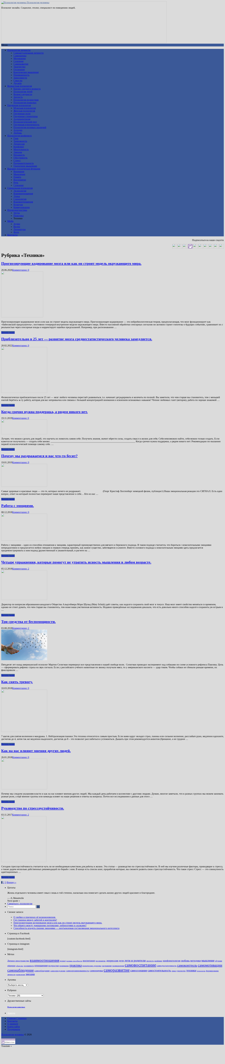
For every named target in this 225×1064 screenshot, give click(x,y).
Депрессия (18, 144)
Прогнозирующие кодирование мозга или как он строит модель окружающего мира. (71, 263)
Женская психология (24, 111)
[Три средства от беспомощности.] (24, 659)
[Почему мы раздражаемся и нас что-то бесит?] (24, 486)
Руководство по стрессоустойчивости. (32, 808)
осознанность (29, 966)
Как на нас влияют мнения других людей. (36, 751)
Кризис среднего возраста (27, 88)
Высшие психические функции (23, 168)
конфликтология (171, 960)
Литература (19, 229)
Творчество (19, 66)
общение (11, 965)
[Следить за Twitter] (221, 247)
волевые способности (74, 961)
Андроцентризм (21, 119)
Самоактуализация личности (28, 53)
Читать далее (8, 332)
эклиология (20, 975)
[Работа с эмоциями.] (24, 539)
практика (75, 965)
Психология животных (16, 1007)
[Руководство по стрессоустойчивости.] (23, 861)
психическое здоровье (91, 966)
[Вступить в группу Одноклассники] (180, 247)
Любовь (17, 133)
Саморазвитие (20, 64)
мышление (207, 960)
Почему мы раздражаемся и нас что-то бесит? (39, 456)
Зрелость (18, 97)
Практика (18, 215)
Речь (15, 182)
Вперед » (11, 882)
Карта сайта (13, 1026)
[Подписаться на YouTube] (185, 247)
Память (17, 177)
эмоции (30, 974)
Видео (16, 226)
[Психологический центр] (190, 247)
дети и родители (135, 960)
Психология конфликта (19, 135)
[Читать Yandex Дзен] (200, 247)
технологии (201, 971)
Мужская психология (24, 108)
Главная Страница (16, 1018)
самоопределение (58, 971)
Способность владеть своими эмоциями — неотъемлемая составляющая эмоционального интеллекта (66, 928)
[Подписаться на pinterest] (206, 247)
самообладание (42, 970)
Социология (19, 199)
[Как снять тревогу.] (24, 731)
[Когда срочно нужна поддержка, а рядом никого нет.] (24, 433)
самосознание (138, 970)
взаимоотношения (44, 960)
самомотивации (210, 965)
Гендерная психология (19, 105)
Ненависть (19, 155)
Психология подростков (26, 99)
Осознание (19, 69)
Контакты (12, 235)
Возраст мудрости (22, 94)
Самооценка (19, 55)
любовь (185, 960)
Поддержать (13, 1029)
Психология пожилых (24, 102)
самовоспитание (140, 964)
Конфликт (18, 146)
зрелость (150, 961)
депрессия (112, 960)
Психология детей (22, 91)
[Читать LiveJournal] (195, 247)
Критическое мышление (26, 72)
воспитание (89, 960)
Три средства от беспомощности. (28, 622)
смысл (174, 971)
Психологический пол (25, 122)
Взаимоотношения (23, 193)
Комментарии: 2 (20, 568)
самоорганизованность (77, 970)
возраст (63, 961)
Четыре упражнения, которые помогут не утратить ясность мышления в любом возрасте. (76, 562)
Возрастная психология (19, 86)
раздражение (107, 966)
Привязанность (21, 75)
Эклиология (19, 190)
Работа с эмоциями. (17, 506)
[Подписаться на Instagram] (216, 247)
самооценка (96, 970)
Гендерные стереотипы (25, 116)
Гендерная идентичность (26, 124)
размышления (118, 966)
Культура (18, 204)
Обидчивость (20, 157)
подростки (53, 965)
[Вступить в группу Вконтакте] (174, 247)
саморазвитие (117, 969)
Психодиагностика (17, 210)
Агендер (17, 130)
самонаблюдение (20, 970)
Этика (16, 196)
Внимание (18, 171)
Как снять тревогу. (17, 682)
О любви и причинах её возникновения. (34, 917)
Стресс (17, 160)
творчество (181, 971)
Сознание (18, 61)
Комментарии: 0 (20, 270)
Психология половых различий (29, 127)
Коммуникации (21, 207)
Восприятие (19, 179)
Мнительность (21, 149)
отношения (41, 965)
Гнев (15, 138)
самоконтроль (187, 965)
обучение (218, 961)
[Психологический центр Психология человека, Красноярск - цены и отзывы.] (8, 1043)
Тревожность (20, 141)
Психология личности (18, 50)
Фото (16, 232)
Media (10, 221)
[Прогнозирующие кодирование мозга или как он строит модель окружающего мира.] (22, 316)
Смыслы (17, 80)
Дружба (17, 83)
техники (191, 970)
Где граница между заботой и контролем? (35, 920)
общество (19, 966)
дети (121, 960)
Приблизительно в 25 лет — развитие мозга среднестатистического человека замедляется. (76, 339)
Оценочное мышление (25, 166)
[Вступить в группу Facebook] (211, 247)
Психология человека (37, 2)
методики (195, 960)
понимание (64, 966)
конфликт (158, 961)
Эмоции (17, 152)
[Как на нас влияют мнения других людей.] (24, 788)
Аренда (11, 1013)
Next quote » (13, 900)
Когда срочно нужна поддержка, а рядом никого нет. (44, 412)
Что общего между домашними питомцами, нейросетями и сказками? (49, 925)
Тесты (16, 213)
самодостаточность (166, 965)
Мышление (19, 174)
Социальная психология (20, 188)
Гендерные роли (21, 113)
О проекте (12, 1023)
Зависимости (20, 77)
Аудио (16, 224)
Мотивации (19, 58)
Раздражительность (23, 163)
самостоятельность (159, 970)
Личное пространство (18, 961)
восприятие (101, 961)
